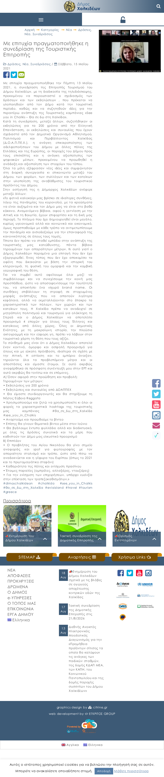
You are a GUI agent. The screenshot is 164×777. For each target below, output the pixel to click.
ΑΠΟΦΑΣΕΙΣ (19, 575)
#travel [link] (71, 487)
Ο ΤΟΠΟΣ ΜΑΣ (21, 603)
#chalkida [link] (46, 483)
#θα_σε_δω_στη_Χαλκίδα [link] (23, 487)
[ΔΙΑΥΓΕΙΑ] (123, 584)
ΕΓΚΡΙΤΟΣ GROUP (102, 713)
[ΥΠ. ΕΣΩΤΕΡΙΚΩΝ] (123, 595)
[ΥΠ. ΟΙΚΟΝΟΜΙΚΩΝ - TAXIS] (145, 595)
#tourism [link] (85, 487)
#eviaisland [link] (54, 487)
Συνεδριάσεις (43, 34)
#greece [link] (10, 492)
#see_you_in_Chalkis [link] (76, 483)
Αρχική (30, 30)
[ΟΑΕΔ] (123, 606)
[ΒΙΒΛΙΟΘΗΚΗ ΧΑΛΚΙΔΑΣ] (145, 606)
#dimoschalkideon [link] (18, 483)
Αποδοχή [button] (104, 771)
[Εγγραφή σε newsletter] (156, 425)
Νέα (69, 30)
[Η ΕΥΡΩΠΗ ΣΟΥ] (123, 617)
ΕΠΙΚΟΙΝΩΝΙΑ (20, 608)
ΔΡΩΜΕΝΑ (17, 586)
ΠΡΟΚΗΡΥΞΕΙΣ (20, 581)
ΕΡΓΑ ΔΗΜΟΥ (20, 614)
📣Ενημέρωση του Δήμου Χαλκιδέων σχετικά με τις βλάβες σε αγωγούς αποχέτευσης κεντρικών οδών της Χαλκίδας (85, 584)
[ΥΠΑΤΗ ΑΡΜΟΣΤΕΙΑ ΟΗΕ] (145, 584)
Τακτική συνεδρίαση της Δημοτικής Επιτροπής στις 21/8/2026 (84, 612)
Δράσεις (84, 30)
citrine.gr (100, 707)
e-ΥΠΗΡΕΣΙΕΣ (19, 597)
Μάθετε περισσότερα (131, 771)
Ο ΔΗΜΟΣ (17, 592)
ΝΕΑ (11, 570)
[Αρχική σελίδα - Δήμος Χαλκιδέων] (82, 6)
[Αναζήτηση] (158, 6)
